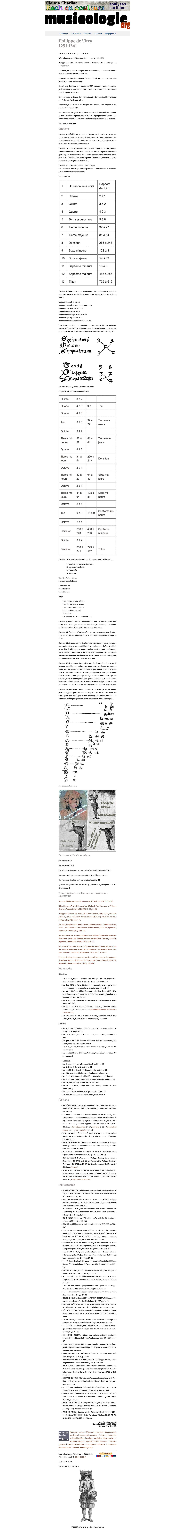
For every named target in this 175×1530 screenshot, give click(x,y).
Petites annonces (101, 1441)
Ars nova (95, 1127)
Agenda (89, 1441)
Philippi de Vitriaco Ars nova (81, 1179)
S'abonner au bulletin (95, 1432)
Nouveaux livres (109, 1438)
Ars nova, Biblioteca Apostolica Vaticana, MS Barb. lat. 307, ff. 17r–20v (86, 901)
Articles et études (106, 1435)
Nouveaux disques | (78, 1441)
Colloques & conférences (95, 1444)
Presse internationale (75, 1444)
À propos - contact (77, 1432)
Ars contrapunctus (78, 1127)
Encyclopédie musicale (88, 1435)
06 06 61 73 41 (80, 1457)
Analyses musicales (94, 1438)
